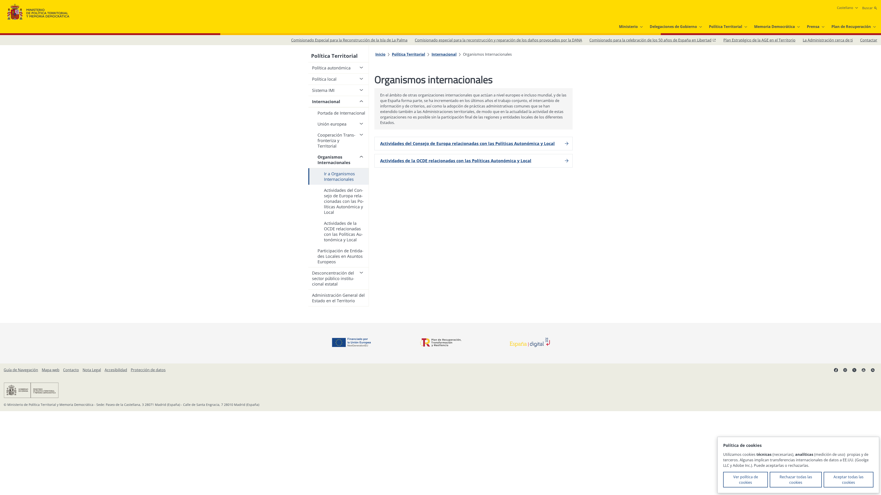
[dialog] (798, 465)
